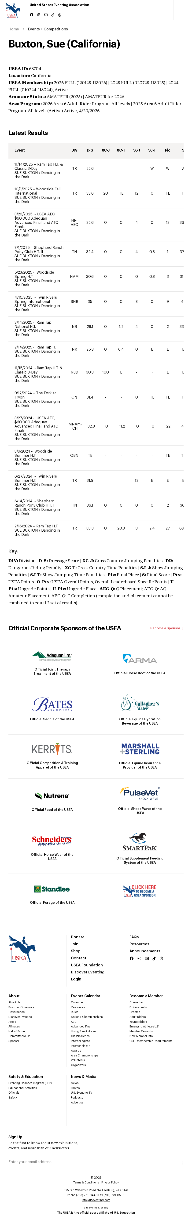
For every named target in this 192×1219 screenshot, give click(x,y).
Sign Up (15, 1137)
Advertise (77, 1102)
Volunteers (78, 1060)
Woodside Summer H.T (33, 453)
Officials (13, 1092)
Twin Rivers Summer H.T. (36, 479)
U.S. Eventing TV (81, 1092)
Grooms (134, 1012)
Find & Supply (100, 1208)
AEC (74, 1021)
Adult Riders (137, 1017)
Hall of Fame (16, 1031)
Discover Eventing (87, 972)
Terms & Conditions (86, 1182)
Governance (16, 1012)
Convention (136, 1002)
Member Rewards (141, 1031)
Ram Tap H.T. (48, 347)
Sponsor (13, 1041)
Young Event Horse (83, 1031)
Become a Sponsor (165, 628)
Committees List (19, 1036)
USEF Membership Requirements (150, 1041)
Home (13, 29)
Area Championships (84, 1055)
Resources (139, 944)
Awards (76, 1050)
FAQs (134, 937)
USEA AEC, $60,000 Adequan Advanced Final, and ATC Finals (36, 220)
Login (76, 979)
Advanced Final (81, 1026)
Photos (75, 1088)
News (74, 1083)
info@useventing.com (96, 1200)
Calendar (77, 1002)
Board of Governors (21, 1007)
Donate (78, 937)
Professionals (138, 1007)
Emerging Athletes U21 (144, 1026)
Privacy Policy (110, 1182)
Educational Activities (22, 1088)
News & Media (83, 1077)
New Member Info (141, 1036)
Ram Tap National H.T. (33, 325)
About (14, 996)
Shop (76, 951)
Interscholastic (80, 1046)
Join (74, 944)
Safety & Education (25, 1077)
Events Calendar (85, 996)
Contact (78, 958)
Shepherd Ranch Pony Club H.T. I (34, 503)
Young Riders (138, 1021)
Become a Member (146, 996)
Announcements (144, 951)
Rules (74, 1012)
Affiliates (14, 1026)
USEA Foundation (87, 965)
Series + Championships (87, 1017)
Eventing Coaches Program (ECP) (30, 1083)
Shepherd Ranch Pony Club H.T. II (39, 250)
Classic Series (80, 1036)
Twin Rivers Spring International (36, 300)
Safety (12, 1097)
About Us (14, 1002)
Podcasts (77, 1097)
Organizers (78, 1065)
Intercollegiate (80, 1041)
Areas (12, 1021)
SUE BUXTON (27, 173)
